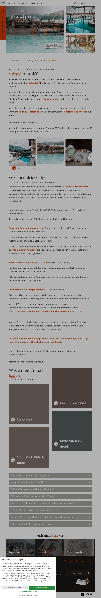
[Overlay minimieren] (53, 560)
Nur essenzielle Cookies (15, 587)
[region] (28, 573)
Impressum (34, 595)
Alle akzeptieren (40, 587)
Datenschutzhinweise (24, 595)
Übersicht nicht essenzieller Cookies (28, 591)
